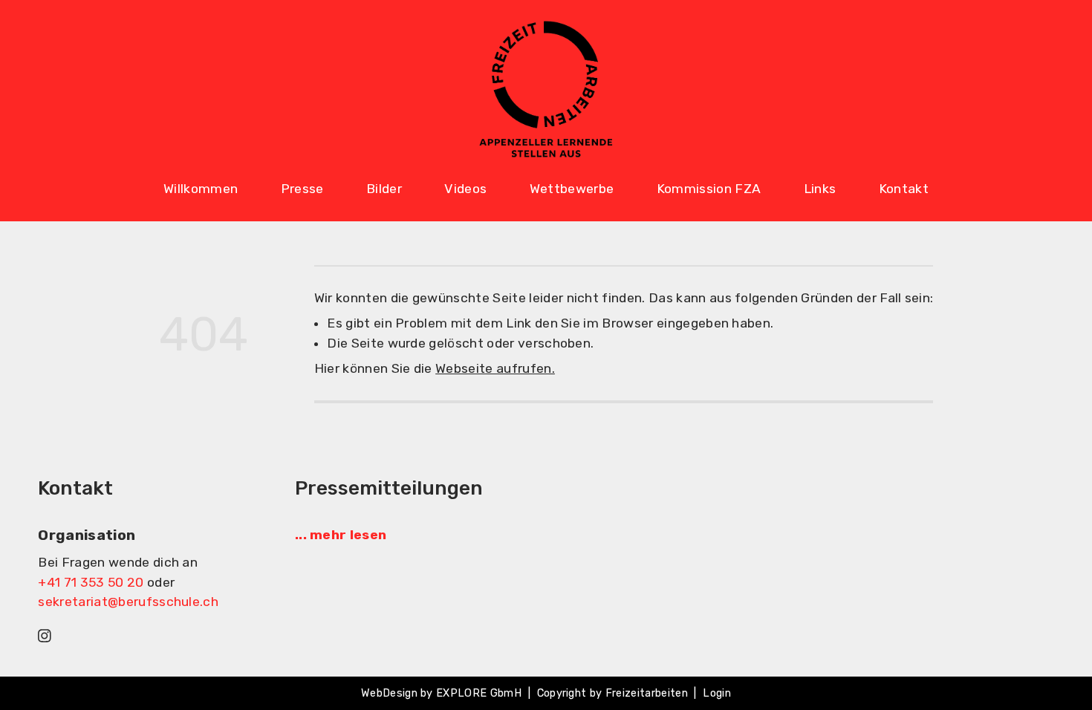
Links (820, 188)
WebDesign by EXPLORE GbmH (441, 693)
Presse (302, 188)
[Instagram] (44, 635)
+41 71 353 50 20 (90, 582)
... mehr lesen (340, 534)
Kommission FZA (709, 188)
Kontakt (904, 188)
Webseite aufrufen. (495, 368)
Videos (465, 188)
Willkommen (200, 188)
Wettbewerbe (572, 188)
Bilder (384, 188)
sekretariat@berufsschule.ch (128, 601)
